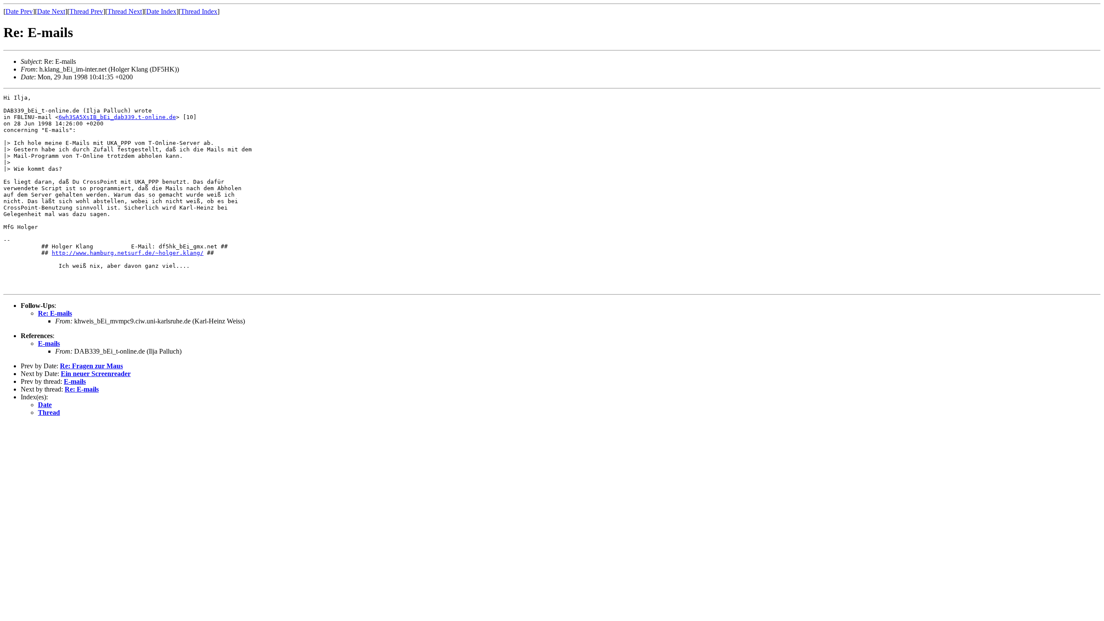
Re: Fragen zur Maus (91, 366)
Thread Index (199, 11)
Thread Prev (86, 11)
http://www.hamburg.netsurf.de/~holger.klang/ (128, 253)
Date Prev (19, 11)
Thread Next (124, 11)
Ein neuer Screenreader (96, 373)
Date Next (51, 11)
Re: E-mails (55, 313)
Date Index (161, 11)
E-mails (49, 343)
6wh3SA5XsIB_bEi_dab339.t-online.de (117, 117)
